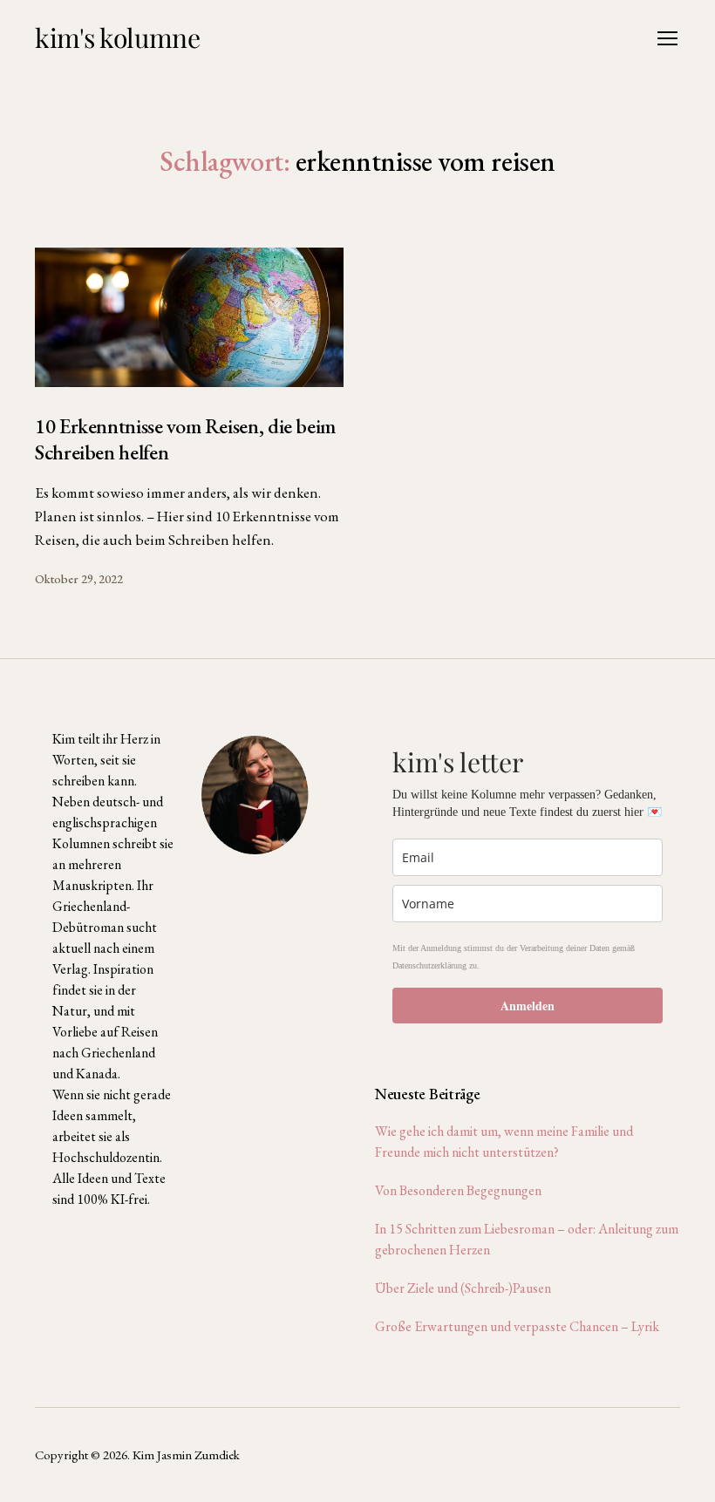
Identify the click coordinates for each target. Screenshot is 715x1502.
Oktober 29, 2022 (79, 579)
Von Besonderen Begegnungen (458, 1190)
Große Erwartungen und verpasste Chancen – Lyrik (517, 1326)
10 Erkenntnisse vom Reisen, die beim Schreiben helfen (185, 439)
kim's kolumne (117, 37)
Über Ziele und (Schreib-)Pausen (463, 1288)
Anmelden (527, 1005)
